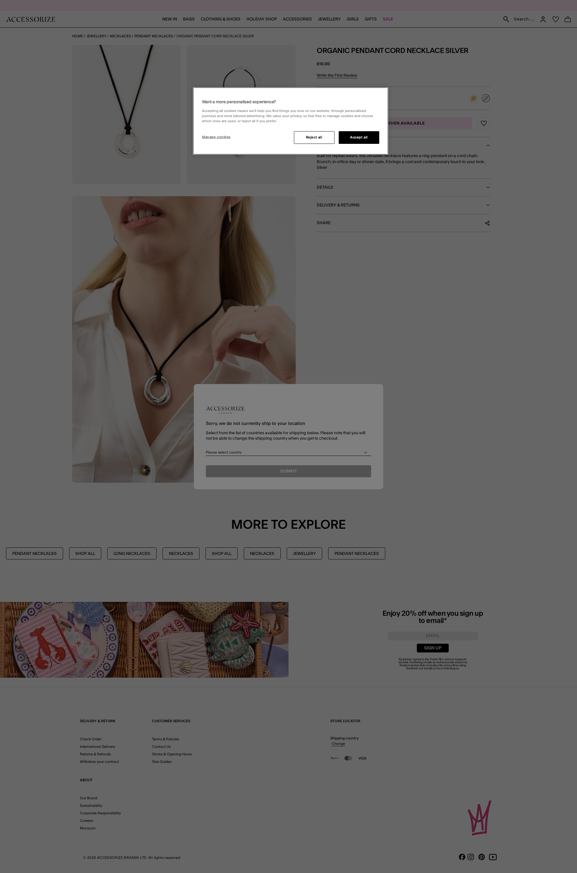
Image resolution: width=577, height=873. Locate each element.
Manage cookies (216, 137)
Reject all (314, 137)
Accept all (359, 137)
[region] (290, 121)
